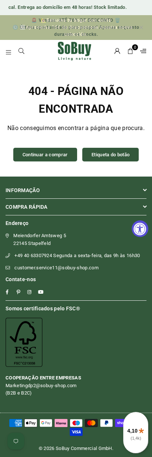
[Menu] (8, 51)
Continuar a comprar (45, 154)
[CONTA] (117, 51)
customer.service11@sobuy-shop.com (56, 267)
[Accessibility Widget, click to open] (140, 228)
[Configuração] (141, 51)
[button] (130, 51)
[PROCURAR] (21, 51)
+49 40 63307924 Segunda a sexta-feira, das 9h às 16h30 (77, 255)
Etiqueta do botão (110, 154)
